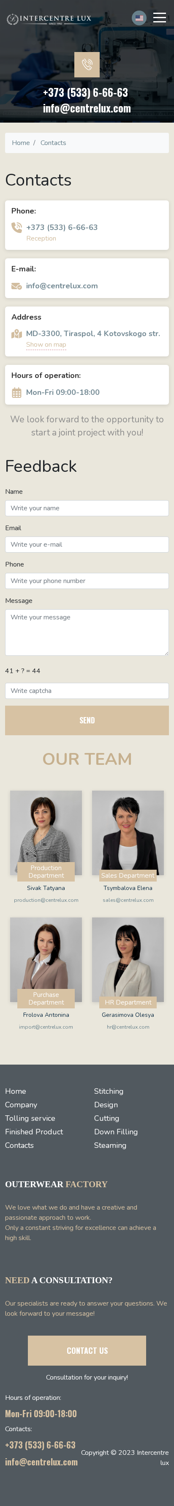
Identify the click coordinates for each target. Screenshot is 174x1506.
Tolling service (30, 1118)
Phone (14, 564)
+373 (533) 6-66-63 (85, 92)
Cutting (107, 1118)
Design (106, 1105)
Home (15, 1091)
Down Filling (116, 1132)
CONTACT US (87, 1350)
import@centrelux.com (46, 1027)
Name (14, 491)
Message (19, 600)
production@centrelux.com (46, 900)
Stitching (109, 1091)
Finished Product (34, 1132)
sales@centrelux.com (128, 900)
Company (21, 1105)
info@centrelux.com (87, 107)
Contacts (19, 1145)
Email (13, 528)
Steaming (110, 1145)
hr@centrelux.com (128, 1027)
